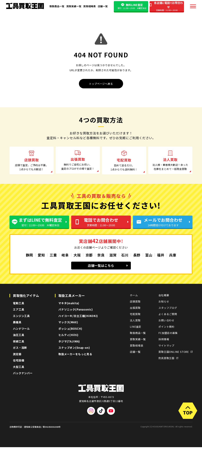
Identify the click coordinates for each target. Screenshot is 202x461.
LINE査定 (135, 326)
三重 (53, 254)
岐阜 (65, 254)
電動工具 (18, 303)
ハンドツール (21, 328)
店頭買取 (135, 301)
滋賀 (113, 254)
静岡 (29, 254)
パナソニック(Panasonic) (75, 309)
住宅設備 (18, 360)
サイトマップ (166, 345)
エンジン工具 (21, 316)
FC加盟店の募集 (168, 333)
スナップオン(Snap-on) (74, 348)
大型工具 (18, 367)
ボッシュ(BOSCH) (70, 328)
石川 (124, 254)
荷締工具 (18, 341)
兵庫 (172, 254)
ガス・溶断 (20, 348)
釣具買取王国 (166, 358)
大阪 (77, 254)
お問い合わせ (166, 320)
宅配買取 (135, 314)
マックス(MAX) (68, 322)
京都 (89, 254)
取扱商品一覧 (56, 6)
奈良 (101, 254)
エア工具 (18, 309)
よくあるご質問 (167, 314)
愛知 (41, 254)
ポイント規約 (166, 326)
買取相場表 (89, 6)
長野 (136, 254)
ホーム (134, 295)
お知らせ (163, 301)
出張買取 (135, 308)
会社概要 (163, 295)
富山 (148, 254)
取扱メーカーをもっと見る (75, 354)
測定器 (17, 354)
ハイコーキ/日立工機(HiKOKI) (78, 316)
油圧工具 (18, 335)
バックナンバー (23, 373)
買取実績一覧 (73, 6)
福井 (160, 254)
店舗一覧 (103, 6)
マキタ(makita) (68, 303)
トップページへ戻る (101, 84)
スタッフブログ (167, 308)
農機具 (17, 322)
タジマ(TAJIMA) (69, 341)
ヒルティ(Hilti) (68, 335)
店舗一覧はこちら (101, 265)
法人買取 (135, 320)
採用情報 (163, 339)
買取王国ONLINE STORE (173, 352)
